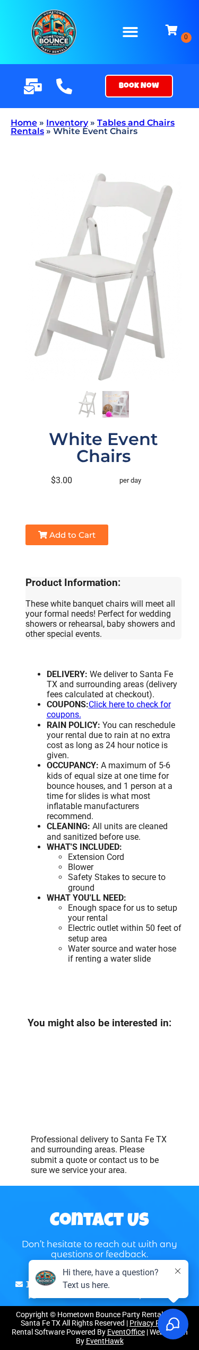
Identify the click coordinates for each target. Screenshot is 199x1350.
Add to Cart (71, 535)
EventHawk (105, 1341)
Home (24, 123)
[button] (130, 32)
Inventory (67, 123)
